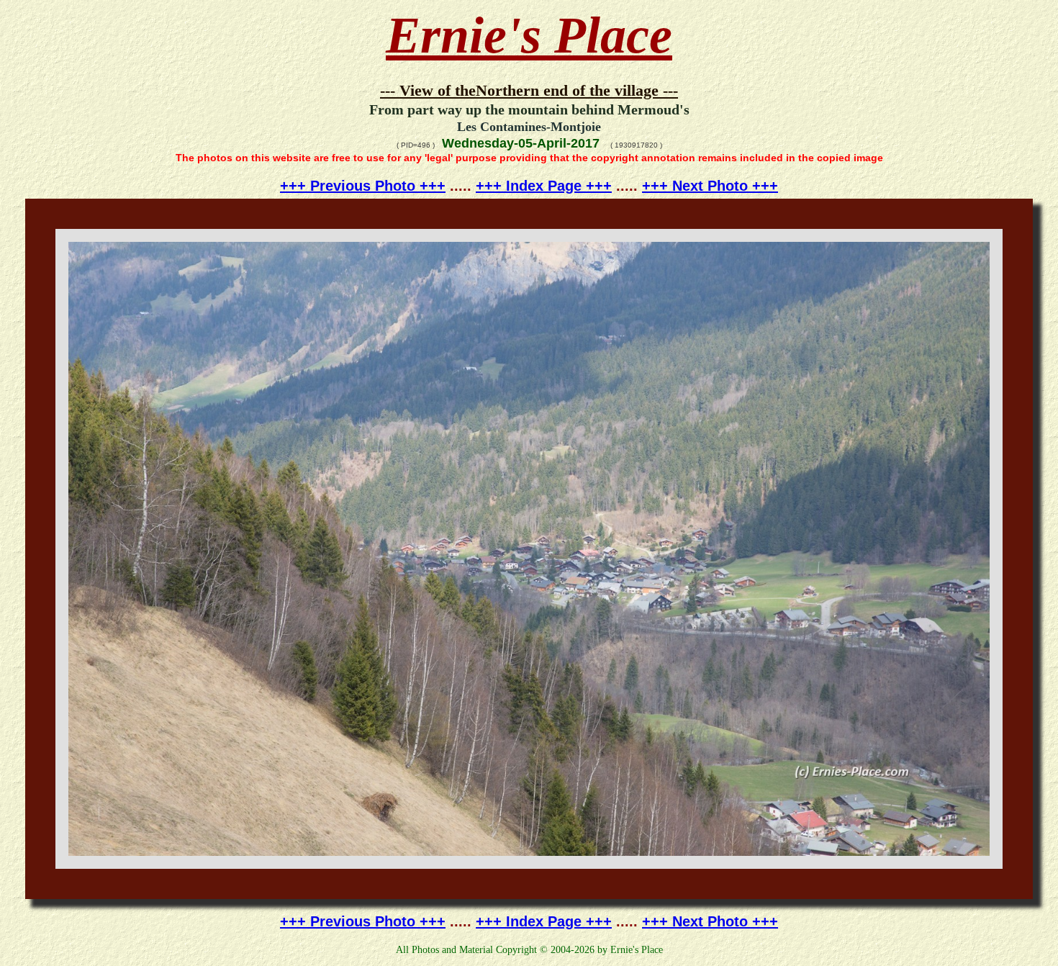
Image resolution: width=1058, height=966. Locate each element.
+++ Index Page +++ (544, 186)
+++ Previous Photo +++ (363, 186)
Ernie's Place (529, 35)
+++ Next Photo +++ (710, 186)
